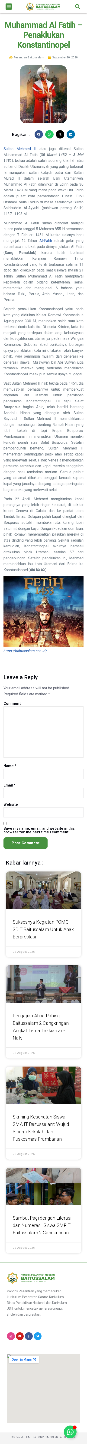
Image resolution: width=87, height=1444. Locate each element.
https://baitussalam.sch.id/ (25, 651)
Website (10, 804)
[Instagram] (11, 1336)
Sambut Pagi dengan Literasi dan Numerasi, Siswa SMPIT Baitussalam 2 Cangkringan (42, 1225)
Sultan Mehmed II (19, 149)
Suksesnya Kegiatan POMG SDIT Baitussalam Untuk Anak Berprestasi (43, 929)
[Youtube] (20, 1336)
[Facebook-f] (29, 1336)
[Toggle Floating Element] (70, 1432)
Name (9, 766)
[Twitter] (38, 1336)
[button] (9, 6)
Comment (12, 703)
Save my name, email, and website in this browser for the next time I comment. (39, 830)
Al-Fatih (45, 240)
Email (9, 785)
